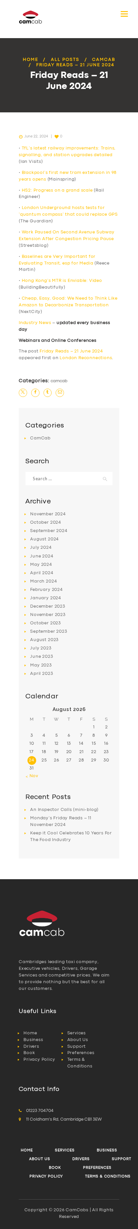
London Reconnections (86, 358)
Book (29, 1053)
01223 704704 (40, 1111)
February (46, 590)
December (47, 606)
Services (76, 1033)
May (41, 565)
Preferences (80, 1053)
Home (30, 60)
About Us (77, 1040)
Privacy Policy (39, 1059)
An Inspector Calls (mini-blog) (64, 810)
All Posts (65, 60)
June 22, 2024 (36, 136)
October (45, 522)
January (45, 598)
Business (33, 1040)
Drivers (31, 1046)
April (41, 573)
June (41, 556)
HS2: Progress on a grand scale (57, 190)
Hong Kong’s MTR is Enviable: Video (62, 281)
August (44, 539)
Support (76, 1046)
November (48, 514)
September (48, 531)
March (43, 581)
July (41, 547)
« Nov (31, 776)
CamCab (103, 60)
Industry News (35, 323)
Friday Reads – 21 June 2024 (71, 351)
